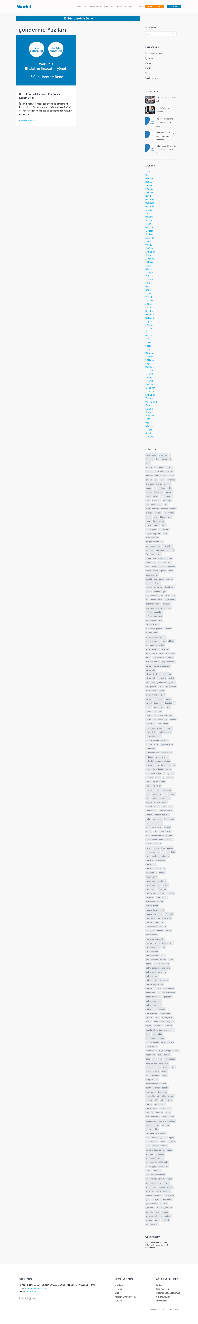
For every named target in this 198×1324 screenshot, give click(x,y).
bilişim (159, 504)
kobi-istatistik (152, 810)
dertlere (149, 583)
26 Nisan (149, 359)
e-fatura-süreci (152, 624)
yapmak (161, 1187)
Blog (117, 1292)
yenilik (159, 1207)
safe (160, 1059)
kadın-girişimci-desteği (155, 781)
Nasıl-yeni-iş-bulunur (155, 930)
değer (148, 570)
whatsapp (160, 1154)
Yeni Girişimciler (152, 78)
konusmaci (169, 819)
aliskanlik (169, 471)
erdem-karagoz (152, 649)
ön (164, 947)
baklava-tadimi (152, 496)
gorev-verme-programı (156, 694)
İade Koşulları (162, 1289)
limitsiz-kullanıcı (152, 852)
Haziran (149, 248)
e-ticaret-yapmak (153, 641)
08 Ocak (149, 181)
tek (170, 1108)
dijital (164, 591)
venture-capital (152, 1141)
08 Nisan (149, 352)
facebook (165, 649)
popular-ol (150, 1030)
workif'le (157, 1170)
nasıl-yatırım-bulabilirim (156, 926)
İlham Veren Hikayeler (154, 53)
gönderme (150, 682)
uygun (171, 1137)
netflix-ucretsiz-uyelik (155, 939)
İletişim (118, 1300)
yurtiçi (156, 1220)
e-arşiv (159, 608)
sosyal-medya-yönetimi (156, 1083)
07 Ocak (149, 426)
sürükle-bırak (166, 1100)
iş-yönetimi (166, 765)
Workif (148, 73)
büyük (148, 533)
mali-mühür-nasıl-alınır (155, 868)
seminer (166, 1067)
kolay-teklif (157, 819)
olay (158, 947)
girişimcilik (150, 678)
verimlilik (171, 1141)
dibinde (157, 591)
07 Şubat (149, 314)
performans (159, 1025)
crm (147, 566)
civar (153, 554)
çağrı (164, 533)
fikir (167, 653)
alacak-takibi (157, 471)
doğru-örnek (169, 599)
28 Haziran (150, 394)
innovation (150, 736)
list (168, 852)
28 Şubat (149, 436)
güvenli (149, 703)
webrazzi (150, 1154)
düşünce (166, 603)
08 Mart (149, 216)
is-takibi (149, 761)
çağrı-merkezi (152, 537)
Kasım (148, 255)
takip (163, 1104)
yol (171, 1207)
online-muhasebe (153, 988)
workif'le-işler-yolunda (155, 1174)
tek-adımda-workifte (154, 1112)
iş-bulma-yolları (167, 744)
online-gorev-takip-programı (158, 968)
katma (154, 798)
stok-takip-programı (165, 1096)
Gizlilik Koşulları (163, 1296)
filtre (173, 653)
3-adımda (163, 455)
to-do (148, 1129)
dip (147, 599)
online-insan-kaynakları (156, 972)
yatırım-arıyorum (163, 1191)
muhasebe (150, 901)
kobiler (149, 814)
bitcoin (173, 508)
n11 (166, 914)
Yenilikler (119, 1285)
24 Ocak (149, 192)
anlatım (149, 479)
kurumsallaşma (152, 848)
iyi (163, 777)
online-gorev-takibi (161, 963)
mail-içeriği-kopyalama (155, 860)
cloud (159, 554)
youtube (167, 1216)
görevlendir (151, 699)
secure (149, 1067)
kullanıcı (149, 823)
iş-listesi (149, 757)
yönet (157, 1212)
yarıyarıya (150, 1191)
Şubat (148, 195)
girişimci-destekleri (162, 666)
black (156, 517)
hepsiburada (170, 703)
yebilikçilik (158, 1195)
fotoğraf (169, 657)
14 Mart (148, 338)
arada (162, 479)
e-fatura (167, 608)
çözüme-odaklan (164, 562)
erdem (161, 645)
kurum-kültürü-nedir (154, 839)
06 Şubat (149, 202)
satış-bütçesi (169, 1059)
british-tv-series (152, 525)
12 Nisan (149, 230)
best (153, 504)
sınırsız (164, 1071)
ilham (165, 723)
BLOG (119, 7)
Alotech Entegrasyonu (125, 1296)
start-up (149, 1092)
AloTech (149, 475)
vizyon (155, 1145)
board (148, 521)
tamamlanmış (151, 1108)
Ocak (147, 174)
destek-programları (154, 587)
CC (147, 554)
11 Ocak (148, 185)
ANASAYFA (81, 7)
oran (157, 1017)
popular (169, 1025)
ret (154, 1054)
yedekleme (169, 1195)
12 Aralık (149, 272)
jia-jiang (170, 777)
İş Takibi (149, 58)
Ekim (147, 405)
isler (148, 769)
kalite (148, 794)
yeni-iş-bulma (151, 1203)
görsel (160, 699)
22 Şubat (149, 324)
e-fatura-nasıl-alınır (154, 620)
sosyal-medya (152, 1079)
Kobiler (148, 68)
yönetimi (158, 1216)
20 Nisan (149, 237)
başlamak (156, 500)
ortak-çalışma (167, 1017)
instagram (150, 744)
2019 (147, 283)
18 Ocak (148, 297)
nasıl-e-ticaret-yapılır (155, 922)
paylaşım (171, 1021)
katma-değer (164, 798)
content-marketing (154, 558)
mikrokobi (162, 889)
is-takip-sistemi (152, 765)
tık (163, 1125)
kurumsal (169, 839)
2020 (147, 419)
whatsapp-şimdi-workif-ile (157, 1166)
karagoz (171, 794)
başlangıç (167, 500)
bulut (164, 525)
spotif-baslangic (153, 1087)
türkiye (156, 1129)
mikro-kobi (150, 889)
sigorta (156, 1071)
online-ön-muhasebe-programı (159, 996)
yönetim (149, 1216)
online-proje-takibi (153, 1001)
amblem (170, 475)
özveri (162, 1021)
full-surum (155, 661)
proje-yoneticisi (152, 1042)
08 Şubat (149, 206)
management (151, 872)
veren (163, 1141)
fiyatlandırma (158, 657)
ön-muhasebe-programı (156, 959)
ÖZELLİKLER (95, 7)
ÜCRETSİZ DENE (155, 6)
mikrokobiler (151, 893)
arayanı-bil (171, 479)
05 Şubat (149, 199)
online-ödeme (168, 988)
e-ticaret (168, 628)
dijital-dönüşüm (152, 595)
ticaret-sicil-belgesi (167, 1121)
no (159, 943)
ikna (159, 723)
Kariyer (148, 63)
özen (156, 1021)
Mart (147, 213)
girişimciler (151, 670)
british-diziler (158, 521)
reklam (171, 1042)
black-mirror (165, 517)
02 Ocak (149, 178)
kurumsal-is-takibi (153, 843)
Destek (118, 1289)
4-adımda (150, 459)
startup (158, 1092)
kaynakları (150, 802)
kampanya (157, 794)
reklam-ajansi (152, 1046)
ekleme (171, 641)
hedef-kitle (158, 703)
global (171, 678)
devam (149, 591)
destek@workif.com (37, 1288)
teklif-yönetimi (168, 1116)
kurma (148, 831)
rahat (163, 1042)
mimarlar (170, 893)
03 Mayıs (149, 366)
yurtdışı (149, 1220)
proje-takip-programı (155, 1038)
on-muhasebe (152, 951)
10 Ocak (149, 293)
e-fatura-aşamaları (154, 612)
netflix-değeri (151, 934)
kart (147, 798)
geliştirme (171, 661)
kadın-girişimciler (153, 785)
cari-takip (150, 550)
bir (166, 504)
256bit (154, 455)
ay (154, 488)
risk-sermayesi (164, 1054)
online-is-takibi (152, 976)
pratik (159, 1030)
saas (148, 1059)
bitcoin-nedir (169, 512)
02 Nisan (149, 227)
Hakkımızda (161, 1300)
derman (169, 579)
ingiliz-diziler (151, 732)
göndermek (162, 682)
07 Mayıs (149, 244)
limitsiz (170, 848)
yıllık (166, 1207)
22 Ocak (149, 188)
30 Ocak (149, 304)
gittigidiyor (161, 678)
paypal (148, 1025)
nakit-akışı (150, 918)
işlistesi (171, 773)
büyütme (156, 533)
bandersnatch (166, 496)
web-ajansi (167, 1150)
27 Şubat (149, 328)
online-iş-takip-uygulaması (157, 980)
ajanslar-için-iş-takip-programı (159, 467)
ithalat (157, 777)
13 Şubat (149, 321)
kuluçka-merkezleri (154, 827)
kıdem (164, 802)
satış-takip (163, 1063)
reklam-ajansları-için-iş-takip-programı (162, 1050)
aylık (169, 488)
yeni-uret (163, 1203)
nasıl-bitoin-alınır (164, 918)
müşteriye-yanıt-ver (154, 914)
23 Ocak (149, 300)
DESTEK (129, 7)
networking (151, 943)
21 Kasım (149, 258)
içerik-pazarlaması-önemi (157, 719)
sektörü (157, 1067)
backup (149, 492)
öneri (170, 959)
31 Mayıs (149, 380)
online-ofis (150, 992)
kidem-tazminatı (152, 806)
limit (163, 848)
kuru (155, 831)
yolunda (149, 1212)
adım (148, 463)
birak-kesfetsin (152, 508)
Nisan (148, 223)
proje (148, 1034)
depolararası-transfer (155, 579)
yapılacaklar (151, 1187)
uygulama (163, 1137)
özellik (148, 1021)
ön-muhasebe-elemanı (155, 955)
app (155, 479)
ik (155, 723)
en (147, 645)
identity (173, 719)
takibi (156, 1104)
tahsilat (149, 1104)
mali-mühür (151, 864)
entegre (153, 645)
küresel (167, 827)
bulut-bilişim (151, 529)
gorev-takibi (171, 686)
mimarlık (149, 897)
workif (149, 1170)
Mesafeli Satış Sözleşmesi (168, 1292)
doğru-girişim (156, 599)
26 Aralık (149, 279)
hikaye (148, 707)
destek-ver (169, 587)
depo (171, 570)
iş (157, 744)
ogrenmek (150, 947)
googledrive (151, 686)
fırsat (148, 657)
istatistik (149, 777)
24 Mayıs (149, 377)
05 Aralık (149, 269)
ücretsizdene (151, 1137)
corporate (168, 558)
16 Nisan (149, 356)
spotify (165, 1087)
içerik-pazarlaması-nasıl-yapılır (159, 715)
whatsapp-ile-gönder (155, 1158)
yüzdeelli (165, 1220)
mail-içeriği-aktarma (160, 856)
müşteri (160, 901)
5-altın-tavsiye (162, 459)
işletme (168, 769)
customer (156, 566)
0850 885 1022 (33, 1291)
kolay (148, 819)
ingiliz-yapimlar (165, 732)
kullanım (158, 823)
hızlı (155, 707)
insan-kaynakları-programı (157, 740)
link (163, 852)
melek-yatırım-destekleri (156, 881)
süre (157, 1100)
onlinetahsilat (151, 1013)
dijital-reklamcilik (168, 595)
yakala (169, 1178)
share (148, 1071)
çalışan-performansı (154, 541)
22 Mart (148, 342)
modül (165, 897)
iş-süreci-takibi (161, 757)
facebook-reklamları (154, 653)
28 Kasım (149, 262)
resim (148, 1054)
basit (148, 500)
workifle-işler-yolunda (155, 1178)
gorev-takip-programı (155, 690)
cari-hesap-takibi (153, 546)
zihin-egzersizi (152, 1224)
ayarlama (161, 488)
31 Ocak (148, 429)
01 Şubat (149, 311)
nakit (171, 914)
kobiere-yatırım (166, 810)
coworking (150, 562)
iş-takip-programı (162, 761)
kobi (170, 806)
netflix (168, 930)
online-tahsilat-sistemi (155, 1009)
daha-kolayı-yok (168, 566)
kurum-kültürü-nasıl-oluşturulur (159, 835)
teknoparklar (151, 1121)
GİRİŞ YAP (173, 6)
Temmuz (149, 398)
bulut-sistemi (163, 529)
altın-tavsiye (160, 475)
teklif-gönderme (153, 1116)
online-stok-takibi (153, 1005)
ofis (172, 943)
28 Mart (148, 345)
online (148, 963)
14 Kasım (149, 415)
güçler (168, 699)
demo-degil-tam (160, 570)
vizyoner (163, 1145)
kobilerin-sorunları (162, 814)
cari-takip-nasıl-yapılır (165, 550)
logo (148, 856)
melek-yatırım (152, 876)
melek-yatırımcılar (153, 885)
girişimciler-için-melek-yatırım (158, 674)
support (149, 1100)
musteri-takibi (152, 905)
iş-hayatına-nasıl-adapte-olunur (159, 752)
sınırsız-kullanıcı (153, 1075)
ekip (164, 641)
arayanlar (150, 484)
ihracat (149, 723)
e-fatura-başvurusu (154, 616)
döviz (158, 603)
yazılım (149, 1195)
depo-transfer (152, 575)
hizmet (162, 707)
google (172, 682)
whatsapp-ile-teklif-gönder (157, 1162)
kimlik (164, 806)
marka (162, 872)
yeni (147, 1199)
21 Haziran (150, 391)
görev (160, 686)
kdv (158, 802)
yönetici (165, 1212)
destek (157, 583)
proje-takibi (157, 1034)
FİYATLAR (108, 7)
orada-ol (149, 1017)
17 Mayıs (149, 373)
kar (165, 794)
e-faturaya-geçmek (154, 628)
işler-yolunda (157, 769)
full (147, 661)
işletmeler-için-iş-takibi (155, 773)
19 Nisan (149, 234)
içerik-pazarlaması (154, 711)
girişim (149, 666)
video (148, 1145)
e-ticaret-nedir (152, 632)
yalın (162, 1183)
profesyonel (169, 1030)
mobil (158, 897)
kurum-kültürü (165, 831)
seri (173, 1067)
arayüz (159, 484)
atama (148, 488)
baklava (169, 492)
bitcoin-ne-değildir (153, 512)
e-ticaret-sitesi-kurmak (156, 637)
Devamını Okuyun (26, 120)
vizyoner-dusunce (153, 1150)
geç (163, 661)
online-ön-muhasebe (166, 992)
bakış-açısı (159, 492)
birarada (164, 508)
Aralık (148, 265)
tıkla (167, 1125)
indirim (169, 728)
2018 (147, 171)
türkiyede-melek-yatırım (156, 1133)
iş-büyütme (150, 748)
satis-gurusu (151, 1063)
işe (174, 765)
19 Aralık (149, 276)
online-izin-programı (154, 984)
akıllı (148, 471)
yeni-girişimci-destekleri (162, 1199)
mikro (165, 885)
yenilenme (150, 1207)
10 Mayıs (149, 370)
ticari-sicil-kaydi (152, 1125)
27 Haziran (150, 251)
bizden (148, 517)
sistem (164, 1075)
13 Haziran (150, 387)
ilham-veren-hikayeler (155, 728)
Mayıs (148, 241)
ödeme (165, 943)
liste (173, 852)
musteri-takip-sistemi (155, 910)
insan (159, 736)
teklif (168, 1112)
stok (165, 1092)
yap (167, 1183)
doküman (150, 603)
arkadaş (167, 484)
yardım (170, 1187)
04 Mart (149, 335)
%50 (148, 455)
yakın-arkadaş (152, 1183)
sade (154, 1059)
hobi (168, 707)
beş (147, 504)
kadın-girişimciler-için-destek (158, 790)
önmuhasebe (164, 1013)
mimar (161, 893)
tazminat (163, 1108)
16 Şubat (149, 209)
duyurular (150, 608)
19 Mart (148, 220)
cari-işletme (167, 546)
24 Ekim (149, 408)
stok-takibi (150, 1096)
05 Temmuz (151, 401)
